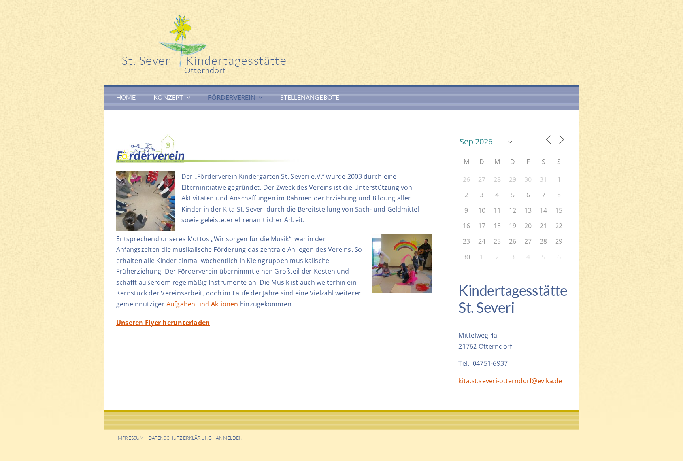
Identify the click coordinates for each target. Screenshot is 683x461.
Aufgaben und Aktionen (202, 304)
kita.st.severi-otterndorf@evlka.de (510, 380)
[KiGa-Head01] (234, 17)
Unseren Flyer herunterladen (163, 322)
